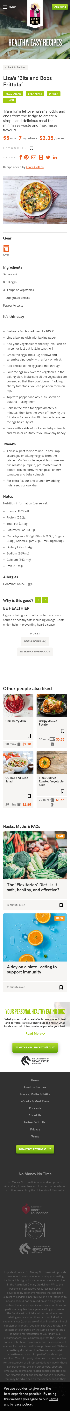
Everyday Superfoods (35, 651)
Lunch (9, 100)
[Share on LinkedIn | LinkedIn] (55, 157)
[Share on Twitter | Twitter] (48, 157)
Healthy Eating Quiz (35, 1149)
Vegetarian (13, 93)
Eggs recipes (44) (35, 641)
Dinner (53, 93)
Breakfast (35, 93)
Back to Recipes (16, 67)
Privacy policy (21, 1404)
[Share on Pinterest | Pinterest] (26, 157)
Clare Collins (35, 167)
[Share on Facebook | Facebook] (20, 157)
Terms (35, 1136)
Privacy (35, 1129)
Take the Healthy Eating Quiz (35, 1047)
